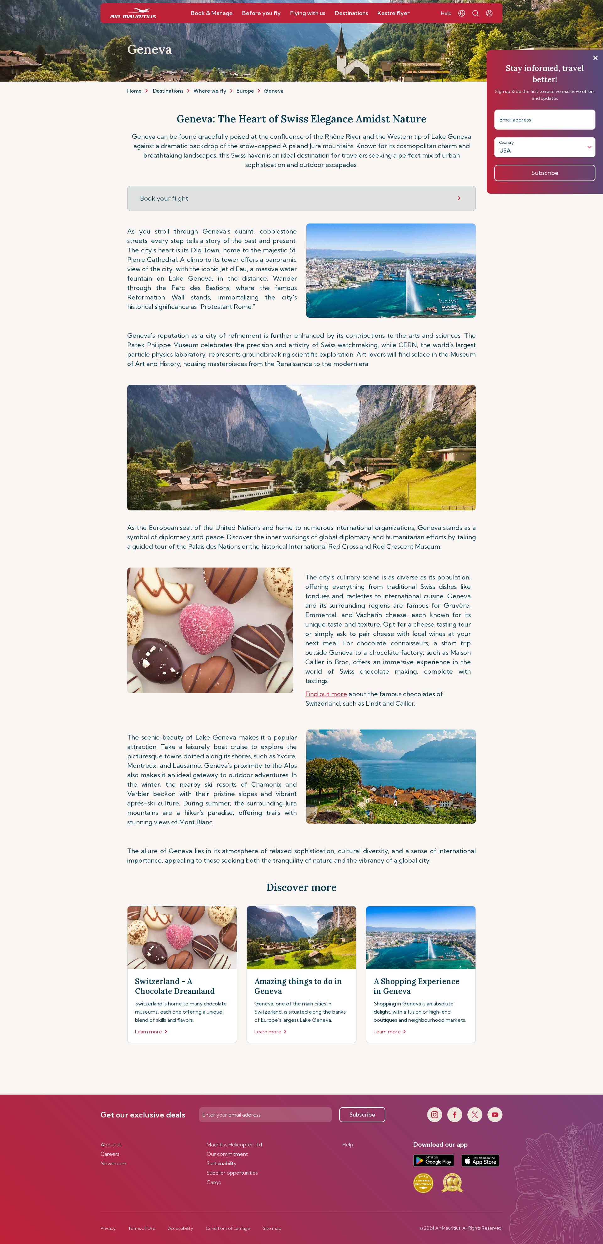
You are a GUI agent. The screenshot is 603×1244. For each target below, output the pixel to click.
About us (111, 1144)
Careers (109, 1154)
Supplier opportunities (232, 1173)
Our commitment (227, 1154)
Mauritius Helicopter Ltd (234, 1144)
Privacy (108, 1228)
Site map (272, 1228)
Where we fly (209, 91)
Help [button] (446, 13)
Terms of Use (141, 1228)
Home (134, 91)
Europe (245, 91)
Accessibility (180, 1228)
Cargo (214, 1182)
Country (506, 142)
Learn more (148, 1031)
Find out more (326, 694)
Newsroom (113, 1163)
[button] (461, 13)
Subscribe (362, 1114)
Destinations (168, 91)
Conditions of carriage (228, 1228)
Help (347, 1144)
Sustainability (221, 1163)
